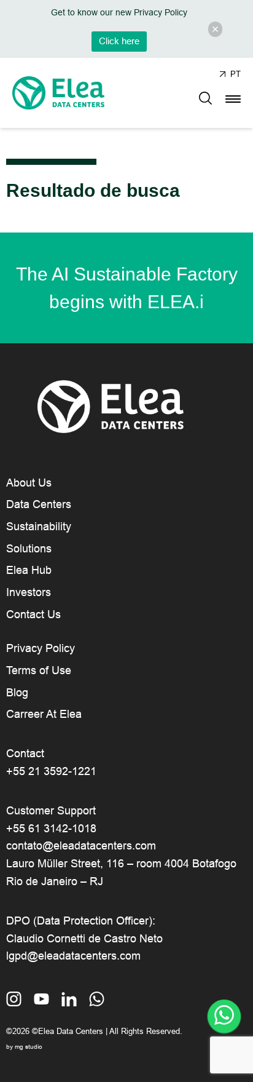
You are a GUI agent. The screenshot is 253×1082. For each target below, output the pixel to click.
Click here (119, 41)
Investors (28, 592)
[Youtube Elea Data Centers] (41, 1000)
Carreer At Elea (44, 714)
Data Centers (38, 504)
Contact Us (33, 614)
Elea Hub (29, 570)
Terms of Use (38, 670)
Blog (17, 692)
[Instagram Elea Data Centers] (13, 1000)
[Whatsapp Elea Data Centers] (96, 1000)
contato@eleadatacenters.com (81, 846)
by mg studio (24, 1047)
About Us (29, 483)
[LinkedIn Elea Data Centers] (69, 1000)
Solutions (29, 548)
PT (235, 74)
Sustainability (38, 526)
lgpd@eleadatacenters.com (73, 956)
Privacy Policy (40, 648)
